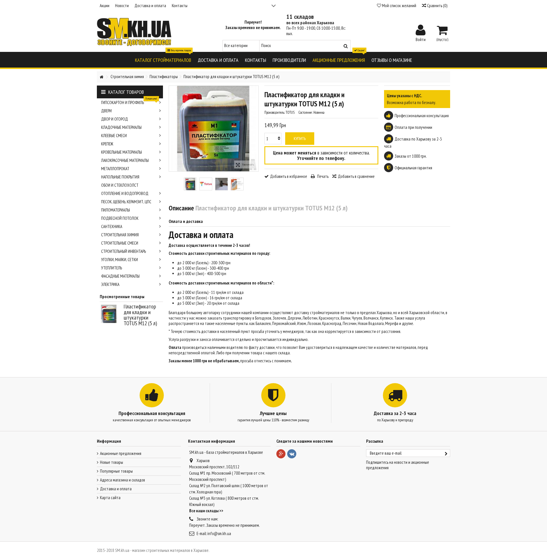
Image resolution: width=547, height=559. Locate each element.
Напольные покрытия (120, 177)
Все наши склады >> (206, 510)
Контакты (179, 5)
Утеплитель (111, 268)
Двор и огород (114, 119)
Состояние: (305, 112)
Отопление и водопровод (124, 193)
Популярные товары (116, 471)
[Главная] (101, 77)
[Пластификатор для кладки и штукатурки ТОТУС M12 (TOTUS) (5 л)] (190, 184)
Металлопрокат (115, 168)
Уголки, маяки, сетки (119, 259)
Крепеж (107, 144)
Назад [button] (172, 129)
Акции (104, 5)
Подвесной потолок (119, 218)
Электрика (110, 284)
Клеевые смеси (114, 135)
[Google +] (280, 453)
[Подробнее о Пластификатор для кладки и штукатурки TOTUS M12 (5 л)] (110, 314)
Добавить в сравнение (356, 176)
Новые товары (111, 462)
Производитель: (274, 112)
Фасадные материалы (120, 276)
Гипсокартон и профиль (129, 101)
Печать (322, 176)
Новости (122, 5)
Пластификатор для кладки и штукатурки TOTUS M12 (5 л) (140, 315)
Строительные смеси (119, 243)
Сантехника (111, 226)
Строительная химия (120, 234)
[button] (163, 60)
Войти (421, 39)
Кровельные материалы (121, 152)
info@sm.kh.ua (219, 533)
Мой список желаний (398, 5)
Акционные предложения (120, 453)
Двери (106, 110)
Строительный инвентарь (123, 251)
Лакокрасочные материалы (125, 160)
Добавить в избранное (288, 176)
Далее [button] (255, 129)
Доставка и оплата (150, 5)
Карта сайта (110, 497)
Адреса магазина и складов (122, 480)
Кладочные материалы (121, 127)
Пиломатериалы (115, 210)
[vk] (291, 453)
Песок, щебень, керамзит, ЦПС (126, 201)
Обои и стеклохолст (119, 185)
